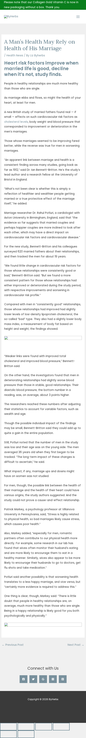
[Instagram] (53, 679)
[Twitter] (33, 679)
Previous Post (13, 645)
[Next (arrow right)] (26, 734)
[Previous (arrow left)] (8, 734)
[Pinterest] (63, 679)
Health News (14, 55)
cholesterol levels (16, 122)
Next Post (76, 645)
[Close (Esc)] (61, 726)
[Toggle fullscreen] (26, 726)
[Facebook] (23, 679)
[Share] (43, 726)
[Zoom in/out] (8, 726)
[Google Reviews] (43, 679)
